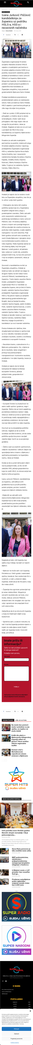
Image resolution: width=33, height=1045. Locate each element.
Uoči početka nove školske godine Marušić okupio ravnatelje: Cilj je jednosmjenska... (16, 833)
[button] (30, 1011)
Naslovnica (4, 9)
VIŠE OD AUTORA (21, 720)
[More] (22, 35)
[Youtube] (6, 981)
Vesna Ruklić (9, 30)
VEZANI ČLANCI (8, 720)
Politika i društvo (13, 9)
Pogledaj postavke (16, 1038)
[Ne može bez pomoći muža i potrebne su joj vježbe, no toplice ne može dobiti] (5, 727)
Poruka (6, 664)
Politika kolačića (15, 1042)
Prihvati (16, 1029)
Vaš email (7, 656)
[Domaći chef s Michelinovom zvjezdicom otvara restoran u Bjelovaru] (5, 752)
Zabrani (16, 1034)
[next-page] (6, 760)
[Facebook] (3, 981)
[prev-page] (3, 760)
